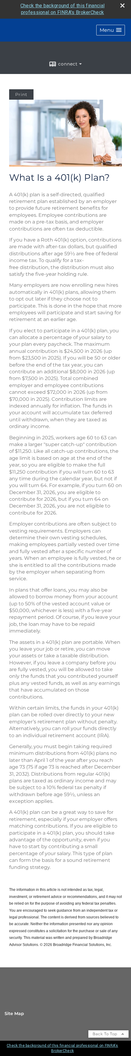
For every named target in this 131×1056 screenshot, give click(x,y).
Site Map (14, 1013)
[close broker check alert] (122, 5)
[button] (110, 30)
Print (21, 94)
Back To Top (106, 1034)
